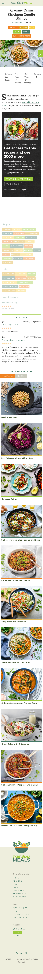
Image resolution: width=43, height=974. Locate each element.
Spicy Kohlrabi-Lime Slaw (13, 621)
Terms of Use (19, 894)
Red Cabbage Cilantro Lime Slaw (17, 458)
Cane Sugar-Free (32, 233)
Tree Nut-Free (29, 258)
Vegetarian (21, 290)
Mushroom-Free (29, 229)
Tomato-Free (7, 262)
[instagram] (26, 953)
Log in (16, 936)
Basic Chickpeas (9, 417)
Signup (17, 932)
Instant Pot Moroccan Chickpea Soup (19, 826)
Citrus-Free (7, 258)
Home (16, 878)
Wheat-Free (17, 258)
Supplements (19, 897)
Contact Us (18, 890)
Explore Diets (20, 917)
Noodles (26, 32)
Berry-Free (7, 229)
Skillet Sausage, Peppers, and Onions (19, 785)
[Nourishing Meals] (21, 2)
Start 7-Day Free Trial (18, 179)
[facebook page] (17, 953)
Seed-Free (28, 246)
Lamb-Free (30, 242)
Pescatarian (24, 286)
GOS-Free (31, 274)
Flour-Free (17, 229)
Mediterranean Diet (10, 286)
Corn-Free (15, 254)
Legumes (17, 32)
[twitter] (21, 953)
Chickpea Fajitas (9, 499)
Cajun (31, 28)
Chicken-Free (8, 237)
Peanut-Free (19, 237)
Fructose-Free (8, 278)
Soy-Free (6, 246)
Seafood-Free (8, 250)
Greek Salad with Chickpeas (15, 744)
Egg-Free (6, 254)
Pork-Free (18, 250)
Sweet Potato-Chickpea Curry (15, 662)
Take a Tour (13, 184)
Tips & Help (20, 929)
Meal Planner (20, 908)
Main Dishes (13, 28)
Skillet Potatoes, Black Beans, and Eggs (20, 540)
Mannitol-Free (8, 274)
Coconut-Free (26, 254)
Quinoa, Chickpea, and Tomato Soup (19, 703)
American (23, 28)
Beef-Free (28, 250)
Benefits (17, 911)
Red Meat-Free (31, 237)
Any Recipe (7, 376)
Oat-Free (36, 250)
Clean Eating (21, 278)
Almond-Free (19, 233)
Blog (15, 884)
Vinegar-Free (19, 242)
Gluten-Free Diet (9, 282)
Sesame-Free (7, 242)
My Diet (21, 376)
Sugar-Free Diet (9, 290)
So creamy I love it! (10, 325)
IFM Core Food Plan (25, 282)
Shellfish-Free (17, 246)
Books (16, 887)
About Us (17, 881)
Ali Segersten (17, 22)
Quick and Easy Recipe (21, 36)
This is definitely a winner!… (13, 340)
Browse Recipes (21, 914)
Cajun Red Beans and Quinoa (15, 581)
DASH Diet (31, 278)
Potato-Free (7, 233)
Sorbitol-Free (21, 274)
